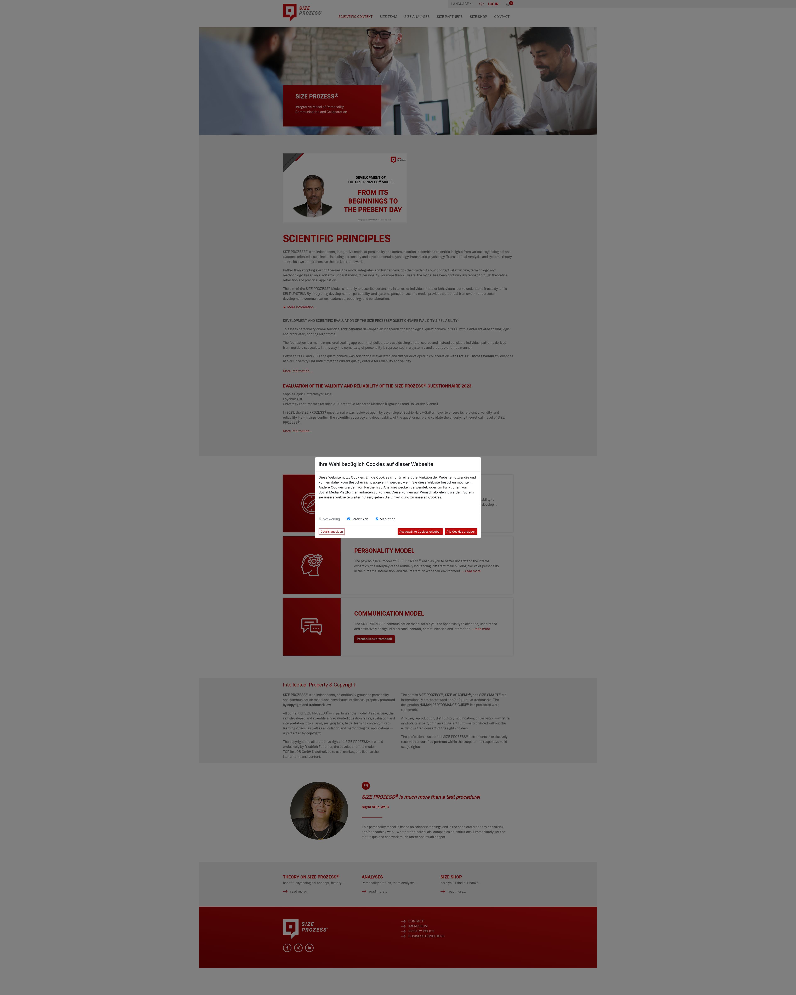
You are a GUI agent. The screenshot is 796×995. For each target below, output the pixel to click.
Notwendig (331, 519)
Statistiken (360, 519)
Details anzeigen (331, 531)
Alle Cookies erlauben (461, 531)
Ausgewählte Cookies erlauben (420, 531)
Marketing (388, 519)
